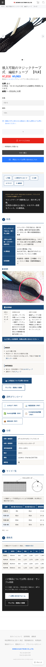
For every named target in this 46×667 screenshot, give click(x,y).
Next (43, 36)
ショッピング (11, 79)
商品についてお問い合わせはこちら (25, 159)
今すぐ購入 (23, 153)
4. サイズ (9, 183)
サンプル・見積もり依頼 (13, 387)
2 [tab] (23, 59)
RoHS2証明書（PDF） (13, 413)
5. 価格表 (19, 183)
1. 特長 (8, 178)
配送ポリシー (20, 644)
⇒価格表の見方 (28, 546)
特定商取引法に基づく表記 (14, 640)
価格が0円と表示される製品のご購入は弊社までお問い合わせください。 (23, 122)
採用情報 (27, 636)
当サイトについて (16, 636)
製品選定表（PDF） (33, 405)
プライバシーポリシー (33, 644)
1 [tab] (22, 59)
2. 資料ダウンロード (21, 178)
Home (2, 7)
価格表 (33, 636)
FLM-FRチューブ (28, 369)
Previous (3, 36)
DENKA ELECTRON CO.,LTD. (23, 649)
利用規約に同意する (11, 147)
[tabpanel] (23, 35)
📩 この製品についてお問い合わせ (16, 381)
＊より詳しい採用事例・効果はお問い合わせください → (21, 339)
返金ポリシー (9, 644)
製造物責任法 (28, 640)
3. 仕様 (34, 178)
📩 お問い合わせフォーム (16, 596)
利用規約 (38, 640)
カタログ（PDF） (11, 405)
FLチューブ (17, 372)
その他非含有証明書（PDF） (33, 413)
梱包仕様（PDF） (11, 421)
